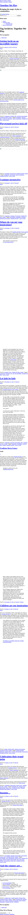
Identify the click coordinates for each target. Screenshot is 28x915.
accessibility (12, 217)
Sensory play (19, 785)
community (18, 117)
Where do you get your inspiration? (11, 223)
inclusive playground (14, 58)
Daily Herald (22, 783)
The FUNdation (6, 884)
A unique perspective (10, 179)
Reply (22, 602)
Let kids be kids (8, 378)
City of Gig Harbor (7, 882)
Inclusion (12, 216)
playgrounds (25, 751)
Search (1, 15)
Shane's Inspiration (17, 118)
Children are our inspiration (14, 605)
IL (17, 786)
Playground (13, 173)
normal (4, 445)
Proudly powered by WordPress (7, 914)
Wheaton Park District (20, 139)
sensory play (8, 788)
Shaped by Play (6, 22)
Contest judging (14, 898)
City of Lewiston (7, 888)
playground (12, 174)
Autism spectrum (20, 750)
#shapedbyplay (9, 23)
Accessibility (7, 855)
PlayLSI (15, 47)
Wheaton (23, 788)
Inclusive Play (13, 116)
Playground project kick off (13, 123)
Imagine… (5, 792)
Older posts (3, 37)
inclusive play (8, 751)
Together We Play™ (18, 456)
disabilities (19, 444)
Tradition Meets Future (8, 448)
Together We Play (8, 5)
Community (7, 116)
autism (5, 749)
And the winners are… (11, 865)
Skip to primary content (5, 0)
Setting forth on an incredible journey (9, 42)
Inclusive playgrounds (22, 116)
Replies (16, 901)
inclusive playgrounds (5, 218)
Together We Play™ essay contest (20, 231)
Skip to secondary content (6, 2)
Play (10, 372)
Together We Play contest (6, 117)
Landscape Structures (7, 118)
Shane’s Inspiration (16, 135)
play (11, 373)
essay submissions (10, 858)
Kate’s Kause (13, 359)
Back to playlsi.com (7, 25)
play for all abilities (17, 373)
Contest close (7, 898)
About (4, 21)
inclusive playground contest (15, 900)
